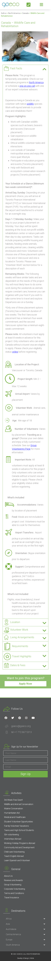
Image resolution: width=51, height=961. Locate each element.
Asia (8, 924)
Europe (9, 939)
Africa (9, 918)
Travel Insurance (11, 897)
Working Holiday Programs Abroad (19, 843)
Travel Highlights (21, 656)
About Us (8, 876)
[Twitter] (12, 718)
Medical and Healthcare (14, 817)
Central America (13, 934)
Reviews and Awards (13, 880)
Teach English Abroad (14, 856)
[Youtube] (33, 718)
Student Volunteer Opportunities (18, 821)
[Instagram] (26, 718)
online (15, 351)
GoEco (3, 13)
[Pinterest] (19, 718)
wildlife (30, 103)
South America (13, 944)
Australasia (11, 929)
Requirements (20, 646)
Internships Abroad (12, 838)
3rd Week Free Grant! (13, 800)
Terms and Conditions (14, 893)
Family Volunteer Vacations (16, 826)
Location (15, 622)
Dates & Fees (17, 665)
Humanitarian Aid (11, 812)
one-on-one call (27, 86)
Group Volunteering (12, 884)
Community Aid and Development (19, 847)
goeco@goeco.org (21, 726)
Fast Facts (16, 68)
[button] (25, 68)
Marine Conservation (13, 808)
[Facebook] (5, 718)
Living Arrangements (22, 637)
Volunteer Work (19, 629)
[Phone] (29, 5)
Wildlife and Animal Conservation (18, 804)
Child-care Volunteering (14, 851)
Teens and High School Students (19, 830)
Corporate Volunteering (14, 889)
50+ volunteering (11, 834)
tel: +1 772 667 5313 (21, 732)
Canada (25, 13)
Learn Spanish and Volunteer (17, 860)
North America (14, 13)
